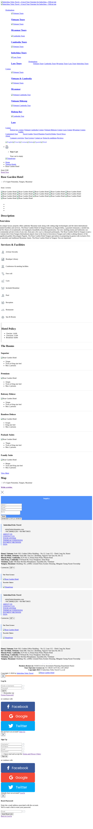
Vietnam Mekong (19, 101)
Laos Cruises (67, 130)
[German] (23, 142)
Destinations (9, 10)
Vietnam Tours (18, 19)
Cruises (8, 69)
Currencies (5, 568)
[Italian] (30, 142)
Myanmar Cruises (79, 130)
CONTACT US (9, 536)
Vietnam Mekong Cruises (53, 130)
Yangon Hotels (10, 164)
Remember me (8, 693)
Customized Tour (11, 134)
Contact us (38, 138)
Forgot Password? (7, 695)
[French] (16, 142)
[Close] (3, 676)
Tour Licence (29, 138)
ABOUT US (7, 534)
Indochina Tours (19, 53)
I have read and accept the (22, 754)
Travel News (61, 134)
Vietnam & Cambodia (21, 78)
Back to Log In (6, 816)
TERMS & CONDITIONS (13, 540)
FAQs (5, 544)
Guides (20, 132)
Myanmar (16, 89)
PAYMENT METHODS (12, 542)
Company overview (17, 138)
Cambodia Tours (19, 42)
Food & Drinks (50, 134)
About (7, 136)
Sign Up (22, 732)
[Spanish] (37, 142)
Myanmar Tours (18, 30)
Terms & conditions (50, 138)
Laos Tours (16, 63)
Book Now (5, 172)
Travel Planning (39, 134)
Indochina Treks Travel (25, 673)
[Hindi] (44, 142)
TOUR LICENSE (9, 538)
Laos (13, 122)
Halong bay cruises (17, 130)
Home (7, 162)
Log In (22, 793)
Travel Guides (28, 134)
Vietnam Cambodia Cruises (34, 130)
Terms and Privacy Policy (32, 754)
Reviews (60, 138)
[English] (9, 142)
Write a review (7, 487)
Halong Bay (16, 112)
